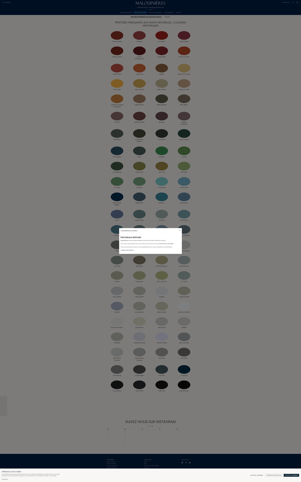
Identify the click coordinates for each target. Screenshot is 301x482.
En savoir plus (5, 479)
